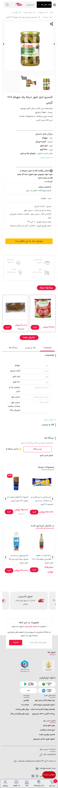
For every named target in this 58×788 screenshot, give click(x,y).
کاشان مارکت (44, 186)
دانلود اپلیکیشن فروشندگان (44, 704)
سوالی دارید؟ (49, 774)
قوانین (26, 700)
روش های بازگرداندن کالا (20, 713)
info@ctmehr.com (48, 768)
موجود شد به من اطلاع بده (29, 241)
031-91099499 (49, 754)
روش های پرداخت (22, 709)
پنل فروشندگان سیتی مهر (45, 700)
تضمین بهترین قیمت (47, 734)
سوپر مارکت (28, 12)
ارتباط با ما (25, 704)
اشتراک (15, 642)
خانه (51, 12)
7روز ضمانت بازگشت (47, 730)
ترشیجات (45, 17)
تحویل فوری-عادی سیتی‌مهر (44, 739)
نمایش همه (29, 337)
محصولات (41, 12)
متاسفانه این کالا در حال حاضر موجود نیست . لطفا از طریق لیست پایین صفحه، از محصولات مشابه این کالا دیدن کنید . (36, 114)
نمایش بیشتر (45, 157)
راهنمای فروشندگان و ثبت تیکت (42, 709)
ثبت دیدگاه (37, 449)
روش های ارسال (49, 725)
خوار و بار (15, 12)
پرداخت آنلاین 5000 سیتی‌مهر (43, 713)
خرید (35, 327)
